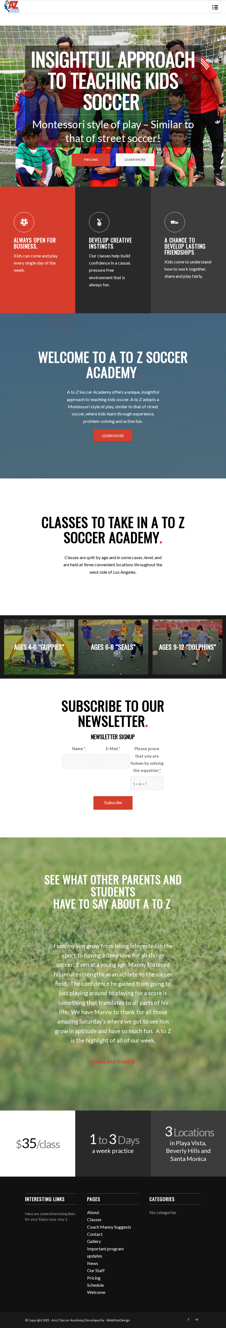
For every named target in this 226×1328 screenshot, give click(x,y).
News (92, 1263)
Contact (95, 1234)
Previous (12, 106)
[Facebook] (188, 1319)
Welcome (96, 1292)
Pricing (94, 1277)
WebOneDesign (118, 1320)
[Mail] (197, 1319)
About (93, 1212)
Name (78, 748)
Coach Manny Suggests (109, 1226)
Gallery (94, 1241)
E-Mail (113, 748)
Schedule (95, 1285)
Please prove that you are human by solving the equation (147, 759)
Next (213, 106)
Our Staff (96, 1270)
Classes (94, 1219)
